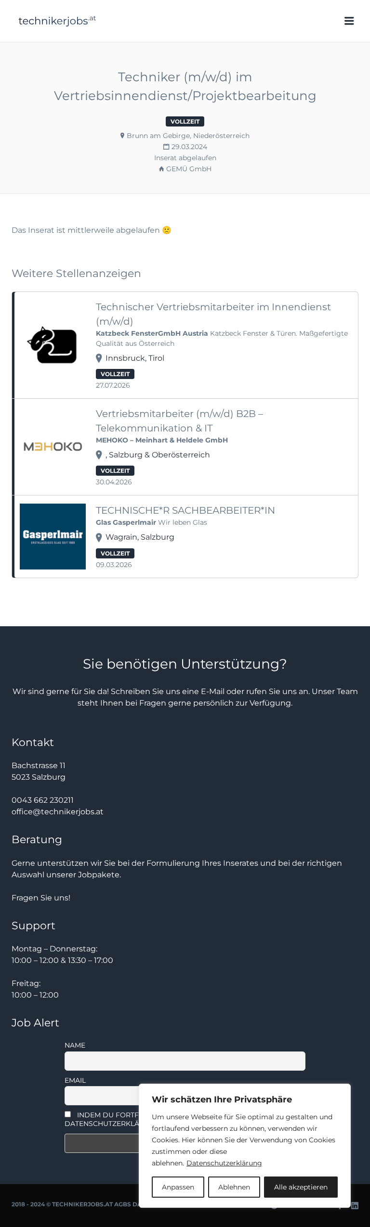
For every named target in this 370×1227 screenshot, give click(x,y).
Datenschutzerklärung (224, 1163)
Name (75, 1045)
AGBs (122, 1204)
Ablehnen (234, 1187)
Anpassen (178, 1187)
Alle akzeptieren (301, 1187)
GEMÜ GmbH (188, 168)
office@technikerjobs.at (58, 811)
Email (75, 1080)
